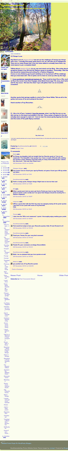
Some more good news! (6, 325)
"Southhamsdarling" (12, 5)
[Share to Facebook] (46, 146)
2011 (4, 208)
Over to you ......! (6, 225)
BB (14, 189)
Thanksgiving (7, 261)
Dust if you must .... (6, 432)
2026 (5, 168)
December (6, 216)
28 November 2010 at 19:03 (23, 237)
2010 (5, 211)
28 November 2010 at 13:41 (22, 209)
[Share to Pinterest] (47, 146)
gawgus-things (28, 59)
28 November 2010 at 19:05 (23, 256)
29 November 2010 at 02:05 (23, 266)
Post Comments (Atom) (27, 279)
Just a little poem (6, 408)
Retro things (6, 395)
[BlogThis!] (44, 146)
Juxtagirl (52, 448)
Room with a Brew (6, 343)
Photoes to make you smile (6, 266)
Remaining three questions (7, 360)
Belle (14, 154)
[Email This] (43, 146)
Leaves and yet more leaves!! (7, 400)
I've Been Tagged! (7, 303)
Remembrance (7, 376)
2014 (5, 197)
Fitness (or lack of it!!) (7, 294)
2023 (5, 170)
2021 (5, 174)
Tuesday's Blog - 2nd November (7, 422)
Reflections (7, 427)
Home (39, 275)
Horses (6, 258)
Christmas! (6, 416)
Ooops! (6, 248)
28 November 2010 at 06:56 (23, 163)
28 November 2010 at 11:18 (22, 174)
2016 (5, 191)
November (6, 221)
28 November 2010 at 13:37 (22, 196)
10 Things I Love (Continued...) (7, 240)
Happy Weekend (7, 299)
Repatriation (6, 412)
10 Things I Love (7, 252)
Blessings (6, 380)
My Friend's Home (7, 391)
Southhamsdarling (19, 179)
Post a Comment (17, 269)
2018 (5, 184)
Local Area (6, 281)
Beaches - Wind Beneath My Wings (6, 349)
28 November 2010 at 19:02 (23, 228)
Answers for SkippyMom (6, 372)
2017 (5, 187)
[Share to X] (45, 146)
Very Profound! (6, 277)
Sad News (6, 272)
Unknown (16, 201)
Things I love (19, 148)
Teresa (15, 214)
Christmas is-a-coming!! (7, 308)
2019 (5, 180)
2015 (5, 195)
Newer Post (16, 275)
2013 (5, 200)
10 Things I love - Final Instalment (7, 232)
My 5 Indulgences (6, 314)
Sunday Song (6, 245)
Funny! (6, 256)
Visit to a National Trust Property (7, 337)
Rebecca (16, 261)
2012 (5, 204)
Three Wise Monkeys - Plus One (6, 287)
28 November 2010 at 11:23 (22, 183)
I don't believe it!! (6, 331)
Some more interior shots (6, 385)
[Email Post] (40, 146)
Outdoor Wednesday (6, 319)
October (7, 436)
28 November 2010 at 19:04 (23, 247)
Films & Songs (6, 355)
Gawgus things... (18, 168)
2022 (5, 172)
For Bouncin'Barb (6, 366)
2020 (5, 177)
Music (6, 404)
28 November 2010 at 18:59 (23, 218)
